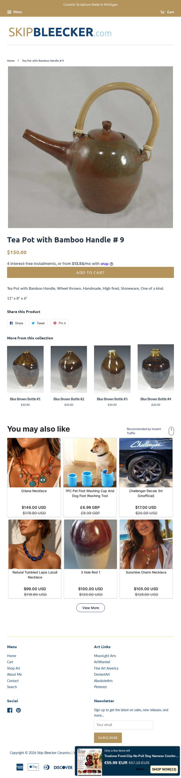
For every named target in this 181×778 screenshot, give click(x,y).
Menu (17, 12)
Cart (170, 12)
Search (12, 687)
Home (11, 60)
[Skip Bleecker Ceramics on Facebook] (9, 711)
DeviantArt (102, 674)
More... (141, 769)
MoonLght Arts (105, 656)
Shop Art (13, 668)
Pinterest (100, 687)
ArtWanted (102, 662)
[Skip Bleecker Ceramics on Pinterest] (18, 711)
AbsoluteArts (103, 681)
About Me (14, 674)
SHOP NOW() (164, 769)
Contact (13, 681)
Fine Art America (106, 668)
